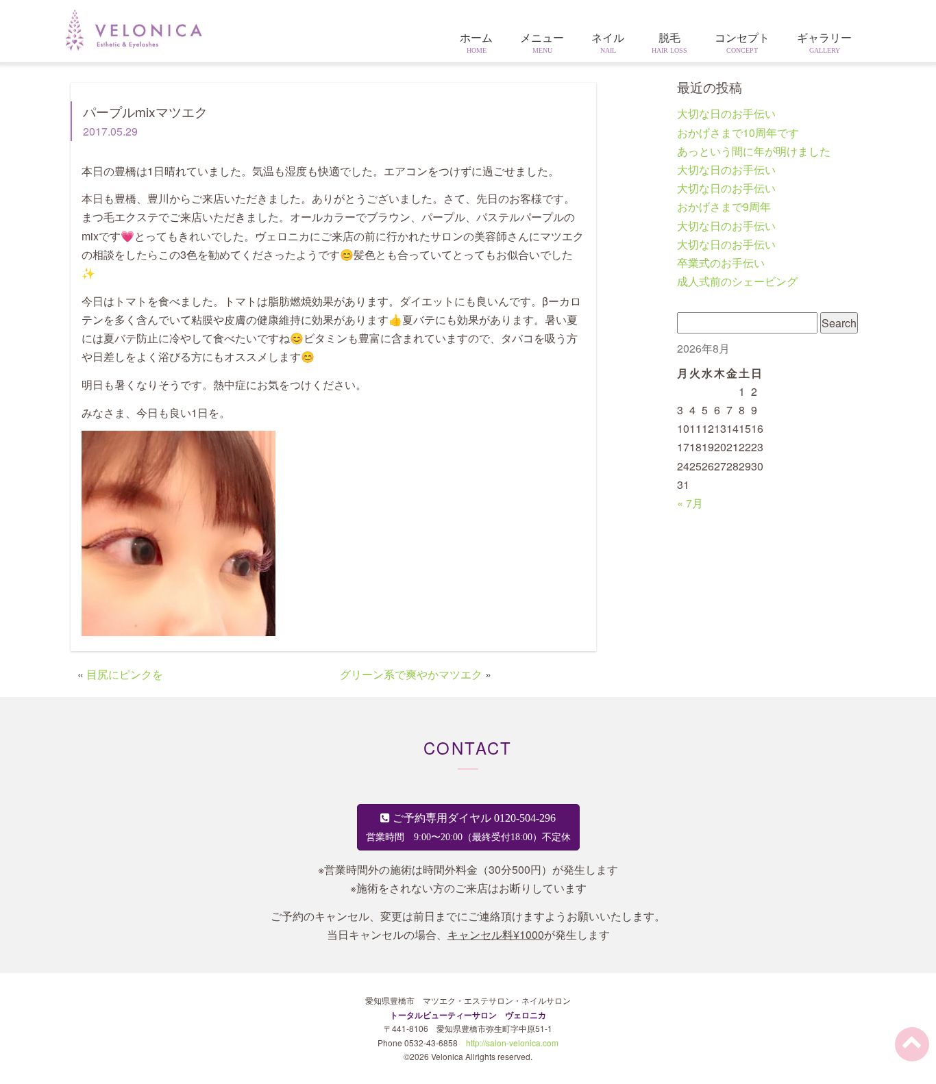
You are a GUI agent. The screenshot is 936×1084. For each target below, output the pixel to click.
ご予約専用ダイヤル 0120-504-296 (468, 827)
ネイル (607, 43)
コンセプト (742, 43)
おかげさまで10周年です (738, 132)
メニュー (542, 43)
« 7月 (690, 503)
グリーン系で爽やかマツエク (411, 674)
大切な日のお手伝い (726, 113)
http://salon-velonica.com (512, 1042)
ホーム (476, 43)
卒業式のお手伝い (721, 262)
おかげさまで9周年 (724, 206)
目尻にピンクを (124, 674)
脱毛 (669, 43)
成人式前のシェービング (737, 281)
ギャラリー (824, 43)
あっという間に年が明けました (753, 151)
